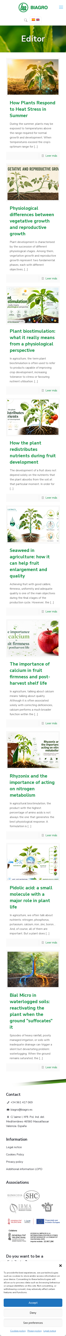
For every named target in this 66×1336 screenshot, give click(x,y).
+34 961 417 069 (21, 1102)
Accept (33, 1303)
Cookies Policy (15, 1154)
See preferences (33, 1323)
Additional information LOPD (24, 1169)
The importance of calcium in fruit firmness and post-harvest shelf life (30, 673)
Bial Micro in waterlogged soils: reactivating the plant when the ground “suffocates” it (31, 1011)
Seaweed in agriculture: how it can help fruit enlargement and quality (30, 563)
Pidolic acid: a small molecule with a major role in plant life (31, 897)
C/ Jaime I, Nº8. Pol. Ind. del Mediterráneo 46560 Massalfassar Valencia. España (27, 1121)
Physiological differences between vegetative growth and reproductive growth (32, 221)
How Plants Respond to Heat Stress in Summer (32, 109)
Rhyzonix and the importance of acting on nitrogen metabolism (32, 785)
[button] (60, 1265)
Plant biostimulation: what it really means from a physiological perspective (32, 340)
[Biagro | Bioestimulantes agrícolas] (33, 7)
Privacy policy (34, 1330)
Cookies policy (18, 1330)
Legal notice (49, 1330)
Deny (33, 1313)
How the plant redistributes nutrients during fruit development (33, 452)
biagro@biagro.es (21, 1109)
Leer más (51, 156)
